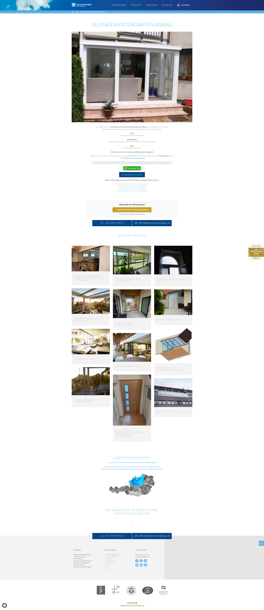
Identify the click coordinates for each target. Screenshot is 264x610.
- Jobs (106, 569)
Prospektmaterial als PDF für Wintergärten (132, 191)
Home (77, 12)
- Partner (107, 567)
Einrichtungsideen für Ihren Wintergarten (132, 189)
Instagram (145, 565)
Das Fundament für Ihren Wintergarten (132, 186)
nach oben (261, 543)
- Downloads (108, 563)
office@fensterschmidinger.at (134, 158)
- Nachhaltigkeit (109, 561)
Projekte (83, 12)
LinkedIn (145, 560)
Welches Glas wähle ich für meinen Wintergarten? (132, 184)
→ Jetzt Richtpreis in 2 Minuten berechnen (132, 210)
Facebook (136, 560)
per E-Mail (129, 469)
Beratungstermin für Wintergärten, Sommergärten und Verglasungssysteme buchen (132, 163)
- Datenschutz (108, 559)
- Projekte (107, 565)
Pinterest (141, 565)
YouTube (136, 565)
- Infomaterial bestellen (111, 555)
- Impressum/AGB (110, 557)
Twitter (141, 560)
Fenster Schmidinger (81, 5)
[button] (4, 605)
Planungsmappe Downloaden (132, 175)
